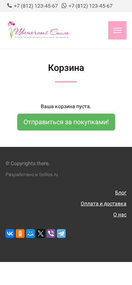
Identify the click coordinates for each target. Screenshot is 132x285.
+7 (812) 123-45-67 (36, 6)
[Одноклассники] (20, 233)
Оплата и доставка (103, 203)
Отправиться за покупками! (66, 122)
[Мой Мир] (30, 233)
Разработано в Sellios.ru (32, 174)
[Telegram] (61, 233)
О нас (119, 214)
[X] (40, 233)
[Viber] (51, 233)
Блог (120, 192)
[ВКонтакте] (10, 233)
